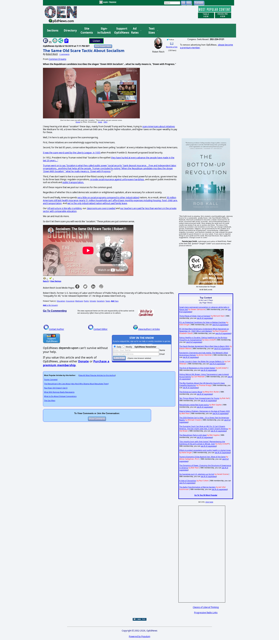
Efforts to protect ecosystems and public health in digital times (205, 450)
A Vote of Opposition (187, 480)
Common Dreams (57, 59)
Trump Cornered (50, 379)
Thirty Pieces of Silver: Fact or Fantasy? (195, 316)
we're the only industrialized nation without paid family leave (97, 203)
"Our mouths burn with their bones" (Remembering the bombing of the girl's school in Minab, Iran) (202, 442)
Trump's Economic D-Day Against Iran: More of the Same (202, 457)
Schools (93, 301)
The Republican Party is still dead (193, 435)
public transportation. (73, 182)
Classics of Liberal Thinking (206, 607)
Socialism (100, 301)
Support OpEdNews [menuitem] (120, 31)
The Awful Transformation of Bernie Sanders (197, 487)
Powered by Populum (139, 636)
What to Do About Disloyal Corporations (60, 396)
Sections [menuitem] (52, 30)
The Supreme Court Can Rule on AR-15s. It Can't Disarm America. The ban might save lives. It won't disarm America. (203, 427)
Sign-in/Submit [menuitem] (103, 31)
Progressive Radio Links (205, 612)
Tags (115, 301)
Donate (83, 361)
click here (209, 502)
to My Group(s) (50, 305)
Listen (96, 41)
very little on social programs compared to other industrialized (108, 197)
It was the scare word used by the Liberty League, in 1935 (72, 152)
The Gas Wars (49, 400)
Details (100, 122)
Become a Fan (171, 47)
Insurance (70, 301)
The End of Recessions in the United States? (197, 368)
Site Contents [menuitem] (87, 31)
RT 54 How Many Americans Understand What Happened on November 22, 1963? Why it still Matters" (204, 330)
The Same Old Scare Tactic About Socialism (83, 50)
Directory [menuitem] (70, 30)
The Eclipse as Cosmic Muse (190, 392)
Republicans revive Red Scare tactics (194, 405)
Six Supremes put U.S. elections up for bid (196, 474)
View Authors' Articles (149, 329)
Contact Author (56, 329)
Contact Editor (100, 329)
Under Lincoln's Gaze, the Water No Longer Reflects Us (201, 361)
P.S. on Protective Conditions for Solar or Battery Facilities (202, 322)
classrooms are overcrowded (101, 208)
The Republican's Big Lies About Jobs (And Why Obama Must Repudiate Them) (76, 384)
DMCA (105, 122)
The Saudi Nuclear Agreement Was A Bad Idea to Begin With (204, 346)
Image (78, 122)
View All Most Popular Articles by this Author (97, 375)
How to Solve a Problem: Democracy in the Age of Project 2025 (204, 411)
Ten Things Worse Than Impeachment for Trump (199, 398)
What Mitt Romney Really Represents (59, 392)
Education (61, 301)
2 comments (64, 54)
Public (86, 301)
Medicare (79, 301)
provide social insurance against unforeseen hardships (117, 179)
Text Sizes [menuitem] (151, 31)
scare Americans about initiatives (158, 126)
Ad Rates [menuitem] (135, 31)
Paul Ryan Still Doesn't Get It (55, 388)
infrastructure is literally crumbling (64, 208)
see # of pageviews (204, 318)
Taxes (107, 301)
